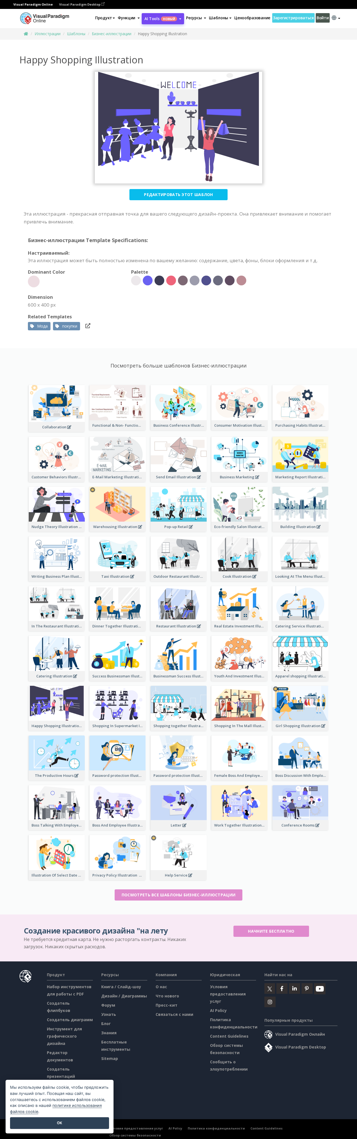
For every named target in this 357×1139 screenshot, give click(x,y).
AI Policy (218, 1010)
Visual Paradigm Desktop (80, 4)
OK (59, 1123)
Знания (109, 1032)
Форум (108, 1005)
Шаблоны (76, 33)
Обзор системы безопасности (135, 1135)
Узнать (108, 1014)
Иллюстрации (48, 33)
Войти (323, 17)
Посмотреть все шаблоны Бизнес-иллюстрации (178, 894)
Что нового (167, 996)
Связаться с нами (174, 1014)
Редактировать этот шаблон (178, 194)
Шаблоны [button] (218, 17)
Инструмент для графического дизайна (64, 1036)
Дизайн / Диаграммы (124, 996)
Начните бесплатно (271, 931)
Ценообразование (252, 17)
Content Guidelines (229, 1036)
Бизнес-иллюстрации (111, 33)
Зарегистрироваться (293, 17)
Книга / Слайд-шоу (121, 986)
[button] (129, 18)
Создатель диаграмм (70, 1019)
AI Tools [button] (159, 18)
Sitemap (109, 1058)
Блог (106, 1023)
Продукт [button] (103, 17)
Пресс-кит (166, 1005)
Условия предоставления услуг (228, 994)
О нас (161, 986)
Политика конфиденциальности (216, 1128)
